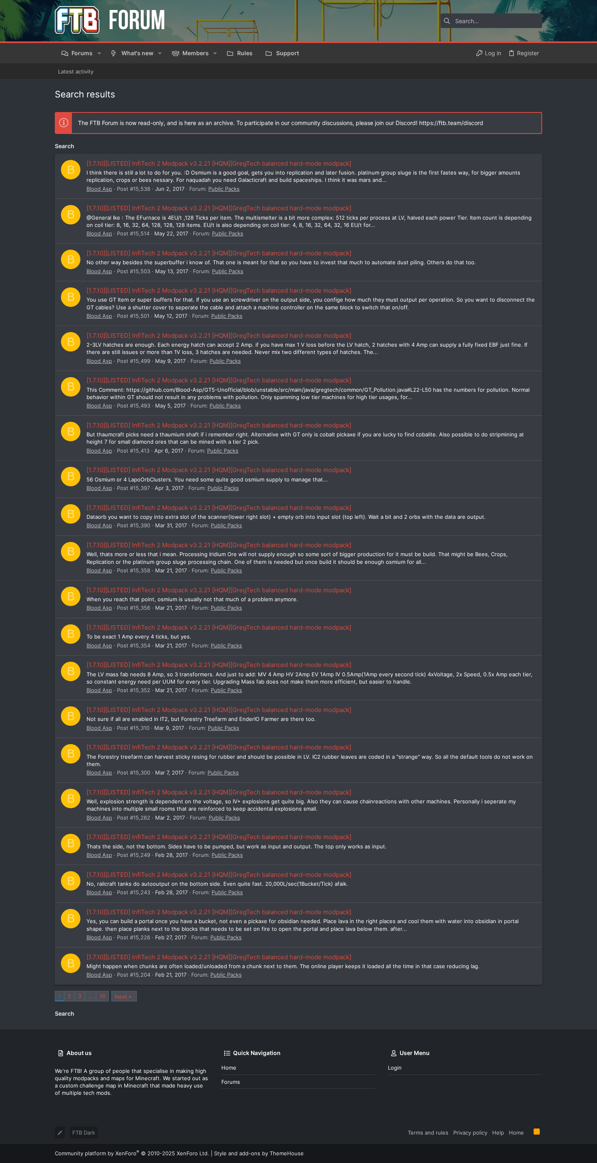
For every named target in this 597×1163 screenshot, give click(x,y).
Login (395, 1067)
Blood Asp (99, 189)
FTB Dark (83, 1132)
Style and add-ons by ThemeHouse (259, 1153)
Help (498, 1132)
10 (102, 996)
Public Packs (224, 189)
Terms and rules (428, 1132)
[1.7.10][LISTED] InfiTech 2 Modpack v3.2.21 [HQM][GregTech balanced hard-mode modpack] (219, 163)
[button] (98, 53)
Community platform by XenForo (132, 1153)
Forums (230, 1082)
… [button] (90, 996)
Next (121, 996)
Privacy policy (470, 1132)
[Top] (528, 1132)
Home (228, 1067)
